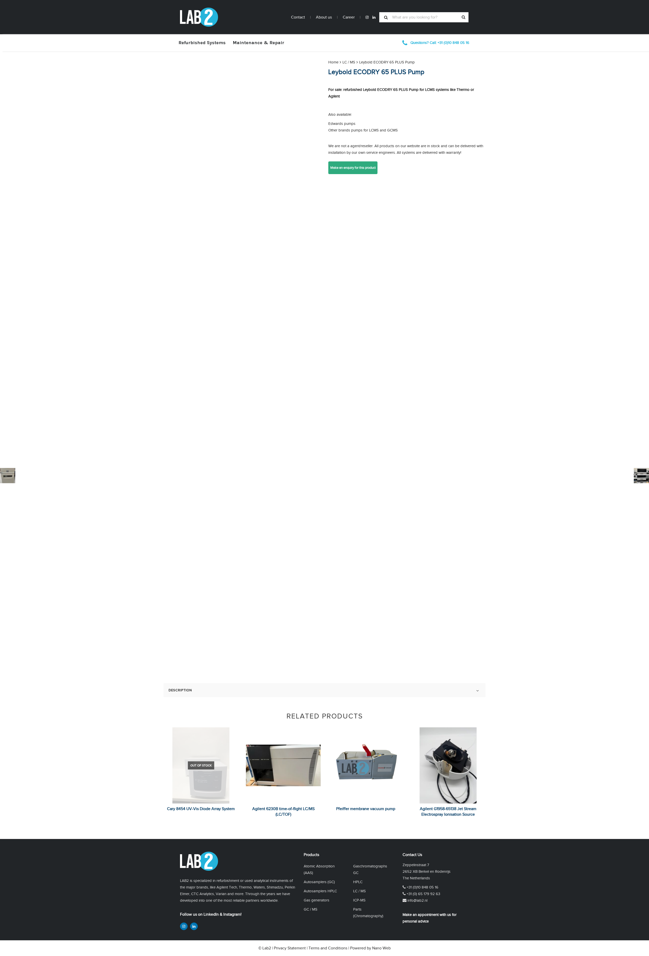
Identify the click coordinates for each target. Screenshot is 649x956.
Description (180, 690)
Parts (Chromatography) (368, 912)
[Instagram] (367, 17)
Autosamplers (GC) (319, 882)
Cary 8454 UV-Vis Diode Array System (201, 809)
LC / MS (348, 62)
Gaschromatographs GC (370, 869)
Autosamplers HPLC (320, 891)
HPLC (358, 882)
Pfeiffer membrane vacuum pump (365, 809)
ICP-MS (359, 900)
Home (333, 62)
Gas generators (316, 900)
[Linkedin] (373, 17)
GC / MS (310, 909)
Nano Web (381, 948)
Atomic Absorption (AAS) (319, 869)
